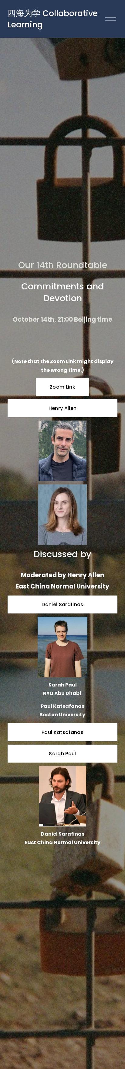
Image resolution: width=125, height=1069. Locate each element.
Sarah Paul (62, 753)
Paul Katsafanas (62, 732)
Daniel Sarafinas (62, 604)
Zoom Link (62, 386)
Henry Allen (63, 408)
